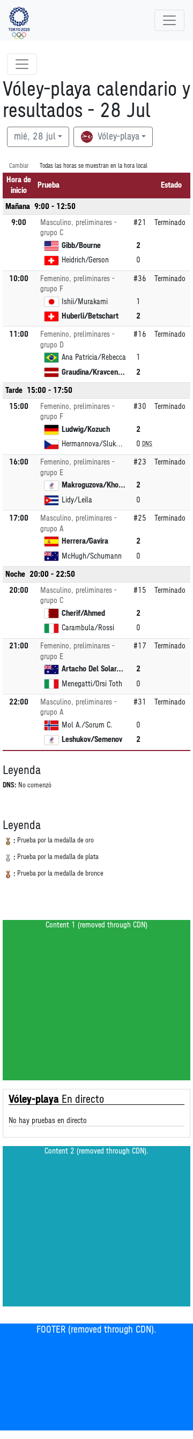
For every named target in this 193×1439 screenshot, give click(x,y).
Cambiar (19, 166)
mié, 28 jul (35, 137)
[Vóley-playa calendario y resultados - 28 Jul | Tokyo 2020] (19, 20)
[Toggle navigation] (169, 20)
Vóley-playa (117, 137)
